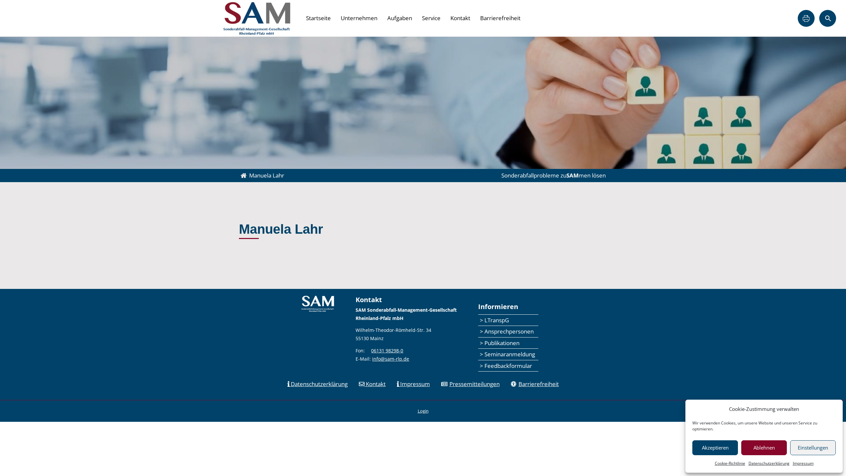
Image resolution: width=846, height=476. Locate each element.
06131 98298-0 (387, 350)
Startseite (318, 18)
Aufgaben (399, 18)
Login (423, 411)
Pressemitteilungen (474, 384)
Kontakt (460, 18)
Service (431, 18)
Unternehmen (359, 18)
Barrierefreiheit (500, 18)
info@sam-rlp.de (390, 359)
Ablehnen (764, 447)
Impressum (803, 463)
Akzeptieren (715, 447)
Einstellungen (813, 447)
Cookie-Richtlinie (730, 463)
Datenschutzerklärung (769, 463)
